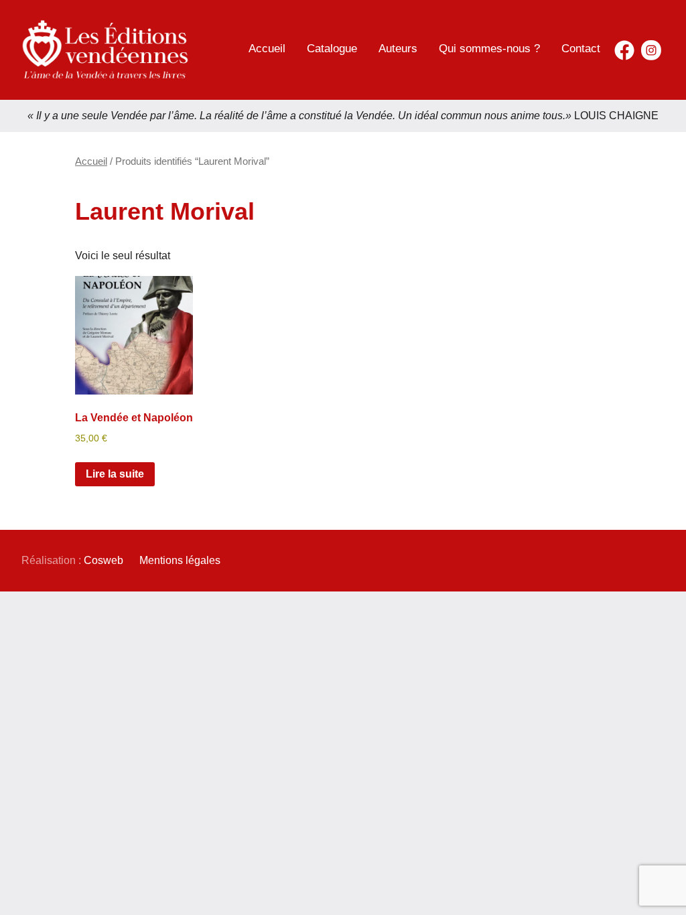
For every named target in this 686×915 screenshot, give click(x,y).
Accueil (267, 48)
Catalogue (332, 48)
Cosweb (103, 560)
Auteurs (398, 48)
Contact (580, 48)
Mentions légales (179, 560)
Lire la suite (115, 474)
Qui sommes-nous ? (489, 48)
